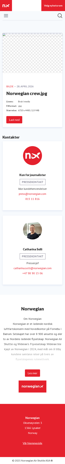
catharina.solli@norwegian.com (33, 268)
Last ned (14, 119)
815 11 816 (32, 199)
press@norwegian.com (32, 194)
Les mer (32, 373)
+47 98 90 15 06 (32, 273)
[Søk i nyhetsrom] (59, 15)
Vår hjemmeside (32, 443)
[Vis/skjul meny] (6, 15)
